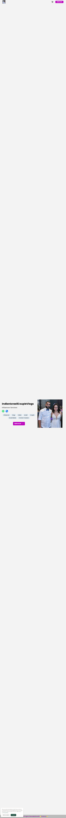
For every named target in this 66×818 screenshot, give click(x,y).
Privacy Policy (5, 812)
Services (59, 2)
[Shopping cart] (52, 2)
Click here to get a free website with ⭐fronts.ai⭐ (33, 816)
